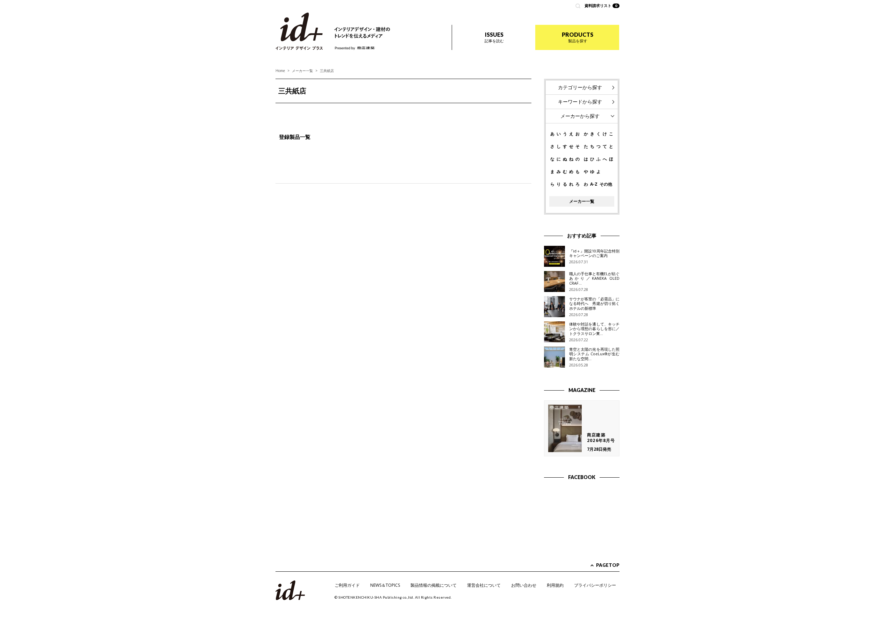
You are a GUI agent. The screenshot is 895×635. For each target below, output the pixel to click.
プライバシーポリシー (595, 585)
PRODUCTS (577, 37)
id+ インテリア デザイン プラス (299, 31)
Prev (284, 111)
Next (522, 111)
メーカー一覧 (302, 70)
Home (280, 70)
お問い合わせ (523, 585)
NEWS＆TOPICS (385, 585)
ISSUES (494, 37)
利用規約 (555, 585)
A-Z (593, 184)
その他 (606, 184)
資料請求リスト (601, 5)
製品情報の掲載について (433, 585)
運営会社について (484, 585)
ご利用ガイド (347, 585)
